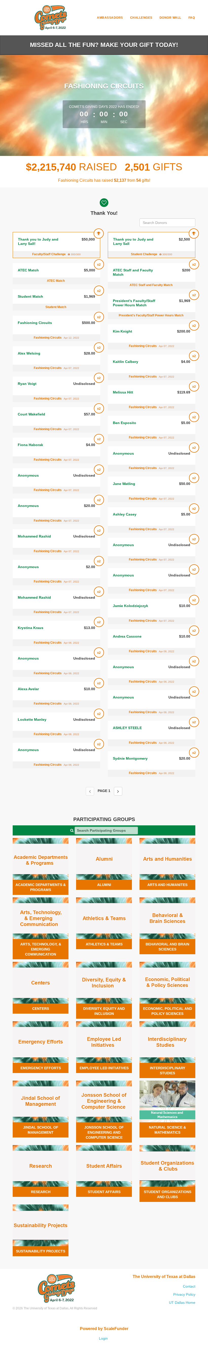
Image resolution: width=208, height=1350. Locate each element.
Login (103, 1338)
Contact (189, 1286)
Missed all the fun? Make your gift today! (104, 44)
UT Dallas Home (182, 1302)
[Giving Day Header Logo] (51, 17)
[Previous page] (90, 791)
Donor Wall (170, 17)
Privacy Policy (184, 1294)
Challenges (141, 17)
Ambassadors (110, 17)
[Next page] (118, 791)
